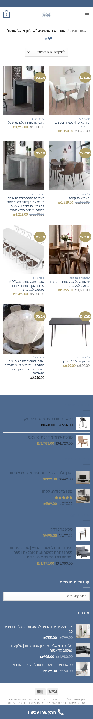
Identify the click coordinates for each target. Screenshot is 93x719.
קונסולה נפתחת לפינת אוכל (26, 122)
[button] (87, 14)
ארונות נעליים (17, 699)
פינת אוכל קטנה (79, 198)
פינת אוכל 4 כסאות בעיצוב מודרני (72, 124)
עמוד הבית (78, 30)
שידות (12, 703)
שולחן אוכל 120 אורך (76, 361)
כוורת (21, 703)
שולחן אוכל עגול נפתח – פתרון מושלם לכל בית (70, 284)
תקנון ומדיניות (37, 699)
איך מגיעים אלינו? (74, 699)
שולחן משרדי (36, 703)
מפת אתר (54, 699)
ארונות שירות (77, 703)
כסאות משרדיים (56, 703)
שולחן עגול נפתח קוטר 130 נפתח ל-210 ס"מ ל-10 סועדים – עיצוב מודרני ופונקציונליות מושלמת (24, 367)
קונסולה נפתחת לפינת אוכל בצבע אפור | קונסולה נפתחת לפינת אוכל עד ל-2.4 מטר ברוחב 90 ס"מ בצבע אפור (25, 204)
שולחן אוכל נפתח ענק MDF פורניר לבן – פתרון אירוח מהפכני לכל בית (26, 285)
